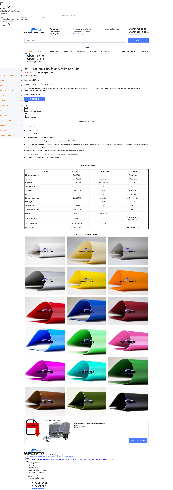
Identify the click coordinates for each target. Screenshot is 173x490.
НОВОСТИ (68, 51)
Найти (138, 40)
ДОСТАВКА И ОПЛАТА (126, 51)
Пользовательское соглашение (61, 456)
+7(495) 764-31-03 (137, 29)
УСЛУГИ (93, 51)
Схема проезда (78, 34)
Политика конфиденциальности (36, 456)
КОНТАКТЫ (144, 51)
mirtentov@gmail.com (112, 29)
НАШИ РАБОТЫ (107, 51)
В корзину (35, 99)
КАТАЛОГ (40, 51)
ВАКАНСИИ (81, 51)
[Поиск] (123, 40)
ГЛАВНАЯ (28, 51)
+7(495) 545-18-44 (137, 32)
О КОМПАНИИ (54, 51)
